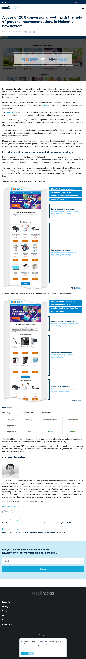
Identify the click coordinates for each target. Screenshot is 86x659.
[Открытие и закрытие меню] (82, 7)
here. (30, 647)
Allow (24, 654)
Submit (43, 569)
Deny (31, 654)
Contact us (7, 620)
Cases (4, 611)
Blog (4, 615)
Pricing (5, 606)
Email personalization (10, 506)
